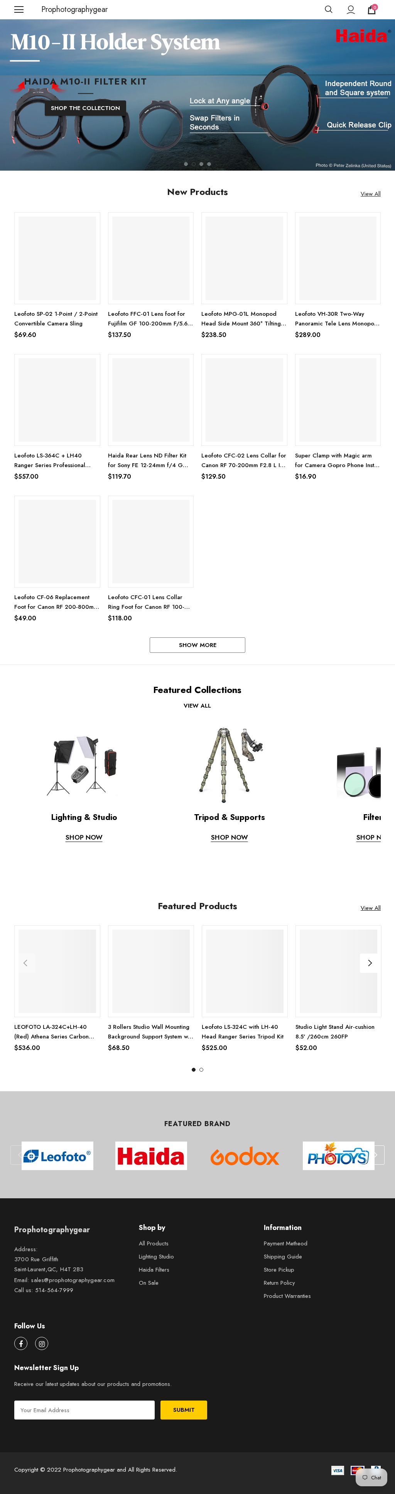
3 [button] (201, 165)
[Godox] (245, 1156)
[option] (197, 127)
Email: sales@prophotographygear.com (64, 1281)
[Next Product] (369, 964)
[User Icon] (351, 10)
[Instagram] (41, 1344)
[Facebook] (20, 1344)
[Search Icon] (329, 10)
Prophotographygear (51, 10)
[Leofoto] (57, 1156)
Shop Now (84, 838)
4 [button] (209, 165)
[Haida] (151, 1156)
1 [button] (186, 165)
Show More (197, 646)
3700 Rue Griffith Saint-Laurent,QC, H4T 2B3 (48, 1265)
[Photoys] (338, 1156)
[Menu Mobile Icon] (19, 9)
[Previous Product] (25, 964)
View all (197, 706)
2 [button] (194, 165)
